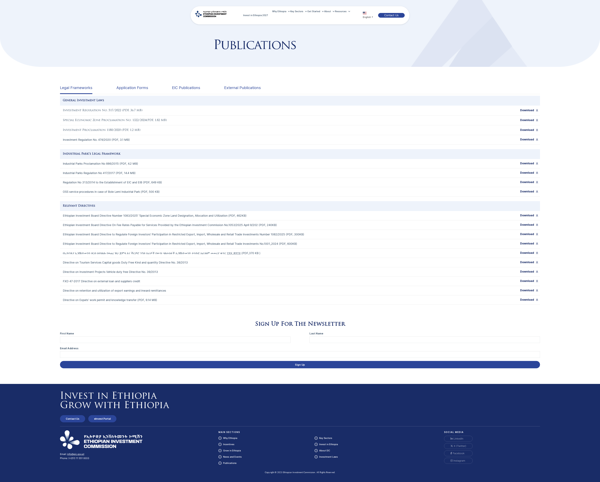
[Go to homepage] (211, 14)
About (327, 11)
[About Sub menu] (333, 11)
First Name (67, 333)
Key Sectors (296, 11)
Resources (341, 11)
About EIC (324, 450)
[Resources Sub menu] (349, 11)
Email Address (69, 348)
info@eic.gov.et (75, 454)
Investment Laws (328, 456)
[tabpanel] (300, 202)
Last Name (316, 333)
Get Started (313, 11)
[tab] (76, 88)
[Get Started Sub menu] (323, 11)
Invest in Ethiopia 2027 (255, 15)
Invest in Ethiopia (328, 444)
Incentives (228, 444)
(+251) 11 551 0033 (78, 458)
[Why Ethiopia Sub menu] (289, 11)
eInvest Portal (102, 418)
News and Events (232, 456)
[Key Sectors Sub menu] (306, 11)
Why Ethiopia (279, 11)
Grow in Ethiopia (232, 450)
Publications (230, 463)
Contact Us (391, 15)
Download (527, 110)
